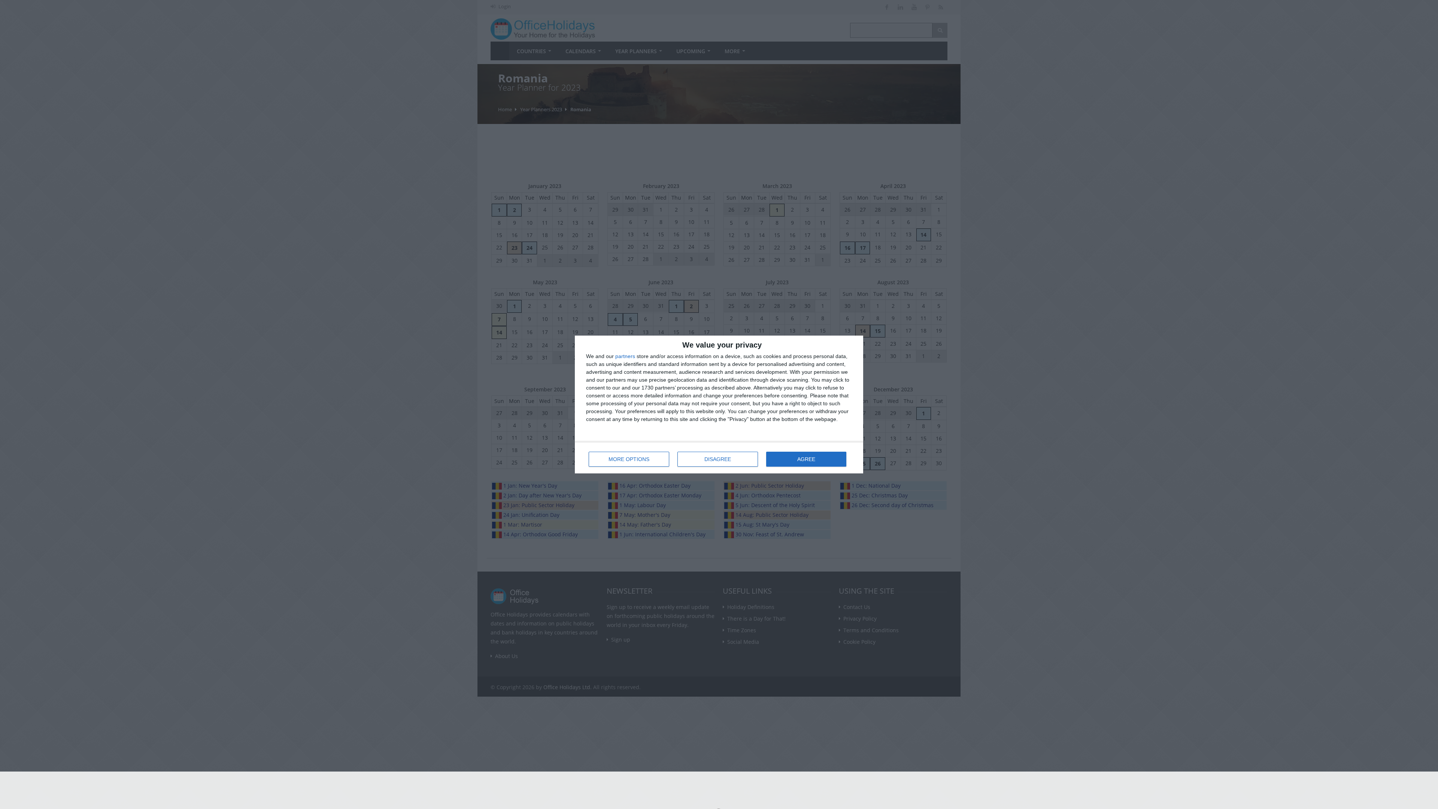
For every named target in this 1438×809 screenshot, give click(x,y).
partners (625, 356)
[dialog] (719, 404)
